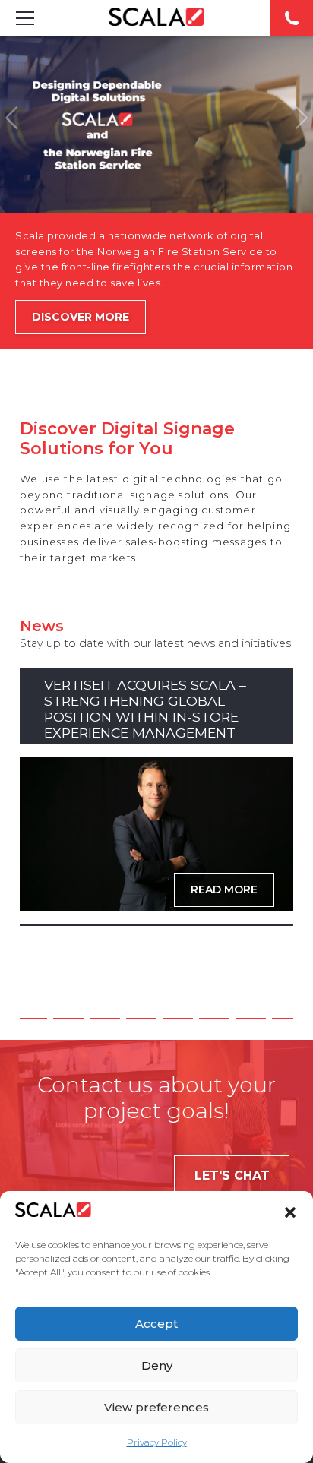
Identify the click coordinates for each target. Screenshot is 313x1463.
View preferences (156, 1407)
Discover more (80, 317)
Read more (224, 889)
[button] (290, 1212)
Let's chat (232, 1175)
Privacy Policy (157, 1442)
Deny (156, 1365)
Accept (156, 1323)
